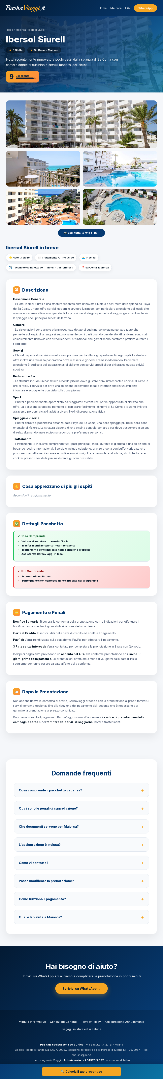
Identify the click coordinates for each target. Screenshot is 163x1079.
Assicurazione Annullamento (125, 1021)
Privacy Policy (91, 1021)
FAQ (127, 8)
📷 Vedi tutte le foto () (81, 232)
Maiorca (116, 8)
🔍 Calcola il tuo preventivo (81, 1071)
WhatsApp (145, 8)
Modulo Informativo (32, 1021)
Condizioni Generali (64, 1021)
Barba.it (25, 8)
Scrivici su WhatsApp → (81, 989)
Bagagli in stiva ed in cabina (81, 1029)
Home (103, 8)
